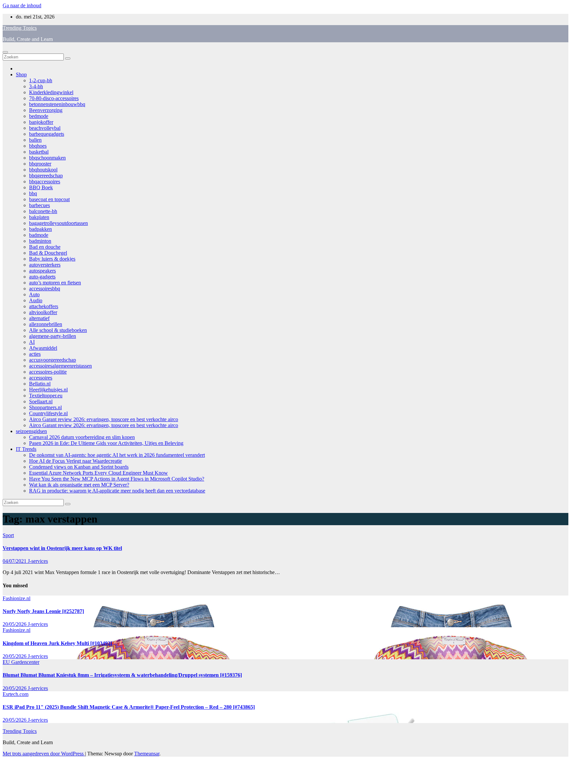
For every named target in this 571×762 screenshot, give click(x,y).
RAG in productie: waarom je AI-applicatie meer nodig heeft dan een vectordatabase (117, 490)
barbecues (39, 205)
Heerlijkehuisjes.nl (48, 389)
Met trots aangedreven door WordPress (44, 753)
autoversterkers (44, 265)
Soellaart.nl (41, 401)
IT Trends (26, 449)
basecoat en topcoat (49, 199)
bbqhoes (38, 146)
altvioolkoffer (43, 312)
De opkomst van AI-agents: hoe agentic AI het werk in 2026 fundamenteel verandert (117, 455)
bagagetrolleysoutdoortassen (58, 223)
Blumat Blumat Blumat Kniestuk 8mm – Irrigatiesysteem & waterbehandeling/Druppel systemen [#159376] (122, 675)
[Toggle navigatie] (5, 52)
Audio (35, 300)
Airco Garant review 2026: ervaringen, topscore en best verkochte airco (103, 419)
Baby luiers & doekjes (52, 259)
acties (35, 354)
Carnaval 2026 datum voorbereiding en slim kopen (82, 437)
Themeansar (146, 753)
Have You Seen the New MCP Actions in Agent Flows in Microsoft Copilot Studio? (116, 479)
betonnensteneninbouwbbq (57, 104)
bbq (33, 193)
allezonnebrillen (45, 324)
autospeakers (42, 270)
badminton (40, 241)
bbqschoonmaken (47, 158)
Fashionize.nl (16, 598)
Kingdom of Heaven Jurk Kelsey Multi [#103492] (57, 643)
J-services (38, 561)
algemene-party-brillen (52, 336)
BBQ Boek (41, 187)
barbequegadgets (46, 134)
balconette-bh (43, 211)
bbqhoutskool (43, 169)
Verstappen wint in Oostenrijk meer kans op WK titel (62, 548)
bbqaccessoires (44, 181)
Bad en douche (44, 247)
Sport (8, 535)
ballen (35, 140)
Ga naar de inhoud (22, 5)
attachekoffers (43, 306)
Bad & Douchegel (48, 253)
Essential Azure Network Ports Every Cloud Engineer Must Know (98, 473)
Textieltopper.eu (45, 395)
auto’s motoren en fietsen (55, 282)
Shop (21, 74)
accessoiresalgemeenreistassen (60, 366)
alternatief (39, 318)
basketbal (39, 152)
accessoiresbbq (44, 288)
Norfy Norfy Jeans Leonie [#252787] (43, 611)
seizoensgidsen (31, 431)
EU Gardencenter (21, 662)
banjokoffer (41, 122)
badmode (38, 235)
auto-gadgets (42, 276)
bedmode (38, 116)
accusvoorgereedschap (52, 360)
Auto (34, 294)
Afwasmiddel (43, 348)
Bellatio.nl (40, 383)
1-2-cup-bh (40, 80)
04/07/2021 (15, 561)
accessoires (40, 378)
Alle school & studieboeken (58, 330)
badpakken (40, 229)
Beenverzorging (45, 110)
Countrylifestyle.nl (48, 413)
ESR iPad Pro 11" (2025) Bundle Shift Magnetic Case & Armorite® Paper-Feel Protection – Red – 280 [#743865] (129, 707)
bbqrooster (40, 163)
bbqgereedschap (46, 175)
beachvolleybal (44, 128)
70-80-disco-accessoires (54, 98)
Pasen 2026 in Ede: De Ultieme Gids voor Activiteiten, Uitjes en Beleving (106, 443)
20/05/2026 (15, 624)
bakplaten (39, 217)
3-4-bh (36, 86)
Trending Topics (20, 28)
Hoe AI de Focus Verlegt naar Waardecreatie (75, 461)
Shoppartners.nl (45, 407)
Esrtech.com (15, 694)
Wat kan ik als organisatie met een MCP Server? (79, 485)
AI (32, 342)
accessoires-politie (48, 372)
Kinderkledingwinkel (51, 92)
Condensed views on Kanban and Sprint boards (79, 467)
